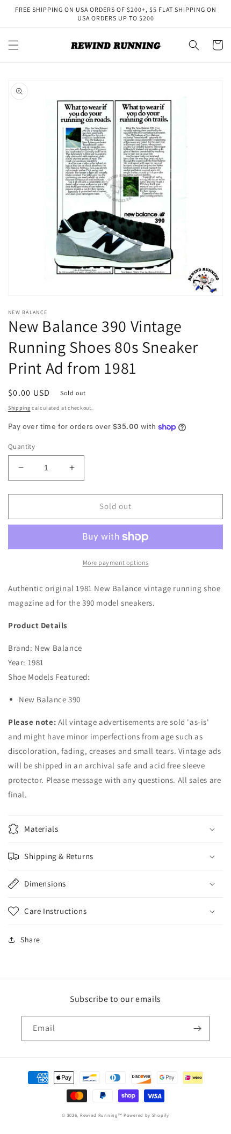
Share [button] (30, 939)
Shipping (19, 407)
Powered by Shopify (146, 1115)
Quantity (21, 446)
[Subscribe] (197, 1028)
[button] (13, 45)
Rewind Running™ (101, 1115)
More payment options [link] (116, 562)
